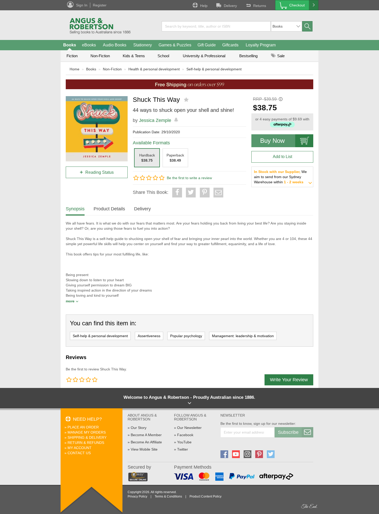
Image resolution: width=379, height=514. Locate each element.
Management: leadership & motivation (243, 336)
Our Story (138, 428)
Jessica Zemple (155, 120)
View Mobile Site (144, 449)
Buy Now (272, 140)
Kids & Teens (134, 56)
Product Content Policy (205, 496)
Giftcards (230, 45)
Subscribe (288, 432)
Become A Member (146, 435)
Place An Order (83, 427)
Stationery (142, 45)
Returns (259, 6)
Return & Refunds (86, 443)
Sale (280, 56)
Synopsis (75, 208)
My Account (80, 448)
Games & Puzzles (175, 45)
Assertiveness (149, 336)
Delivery (230, 6)
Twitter (182, 449)
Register (99, 5)
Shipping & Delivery (87, 437)
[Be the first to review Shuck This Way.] (187, 100)
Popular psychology (186, 336)
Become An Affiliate (146, 442)
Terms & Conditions (168, 496)
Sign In (81, 5)
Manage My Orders (87, 432)
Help (204, 6)
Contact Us (79, 453)
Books (69, 45)
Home (74, 69)
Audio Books (114, 45)
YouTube (184, 442)
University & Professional (204, 56)
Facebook (185, 435)
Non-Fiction (100, 56)
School (163, 56)
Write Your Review (289, 379)
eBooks (89, 45)
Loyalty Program (261, 45)
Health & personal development (154, 69)
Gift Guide (206, 45)
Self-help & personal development (214, 69)
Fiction (72, 56)
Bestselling (248, 56)
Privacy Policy (137, 496)
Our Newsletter (189, 428)
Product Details (109, 208)
